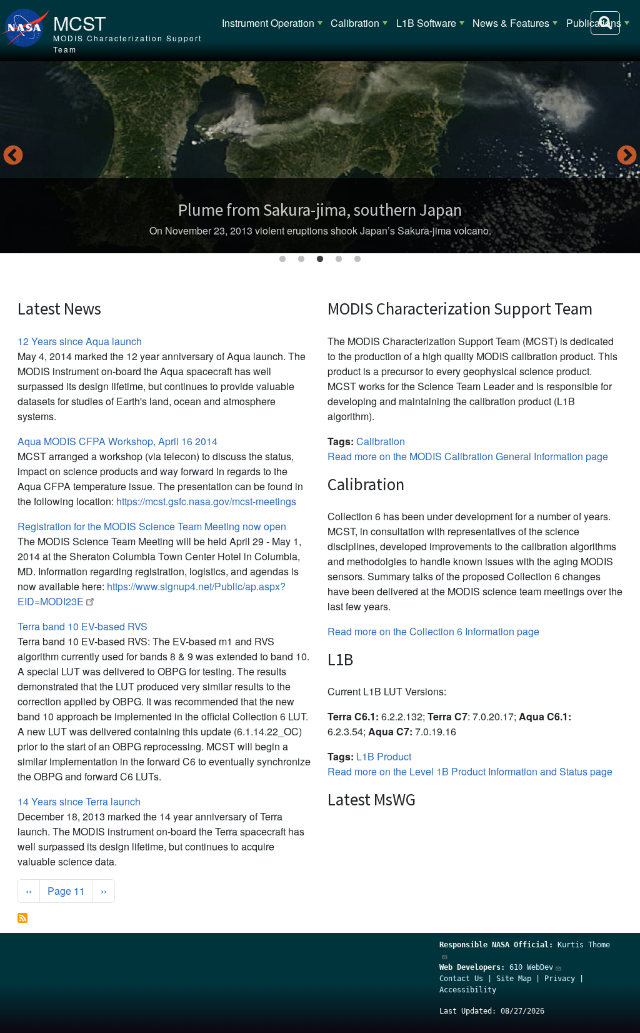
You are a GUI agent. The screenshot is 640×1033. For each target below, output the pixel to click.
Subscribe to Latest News (23, 918)
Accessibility (467, 989)
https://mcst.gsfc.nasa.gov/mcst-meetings (206, 501)
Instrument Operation (268, 23)
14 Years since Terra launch (79, 801)
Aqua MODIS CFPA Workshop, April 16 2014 (118, 441)
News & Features (510, 23)
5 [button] (357, 259)
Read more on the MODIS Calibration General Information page (468, 456)
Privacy (559, 978)
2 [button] (301, 259)
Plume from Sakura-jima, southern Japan (320, 209)
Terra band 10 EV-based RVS (83, 626)
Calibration (355, 23)
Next (627, 156)
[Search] (605, 23)
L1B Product (383, 756)
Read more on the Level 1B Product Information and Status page (470, 771)
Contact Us (461, 978)
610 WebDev (531, 967)
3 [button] (320, 259)
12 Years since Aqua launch (80, 341)
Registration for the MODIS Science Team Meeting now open (152, 526)
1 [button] (282, 259)
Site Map (513, 978)
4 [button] (338, 259)
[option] (320, 157)
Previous (13, 156)
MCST (79, 22)
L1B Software (426, 23)
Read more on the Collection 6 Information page (433, 631)
